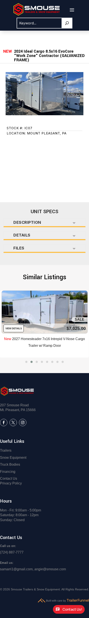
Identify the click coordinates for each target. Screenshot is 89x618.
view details (13, 328)
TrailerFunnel (78, 600)
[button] (26, 362)
